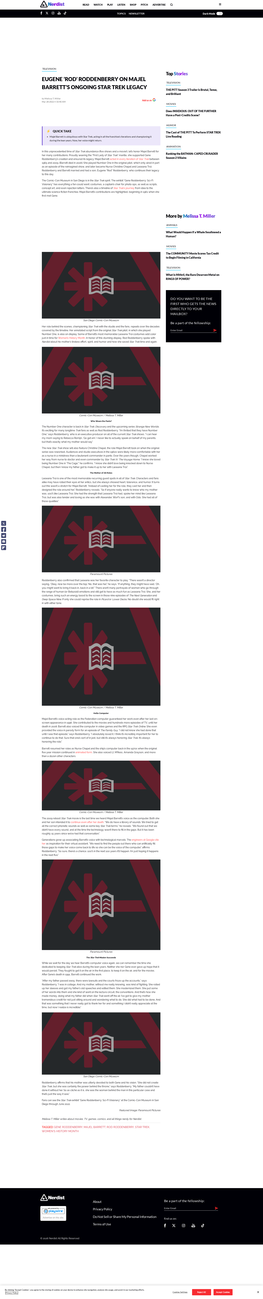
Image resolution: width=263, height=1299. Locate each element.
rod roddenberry (120, 1127)
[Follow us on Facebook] (165, 1226)
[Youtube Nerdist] (59, 13)
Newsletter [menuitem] (136, 13)
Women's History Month (60, 1131)
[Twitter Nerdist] (47, 13)
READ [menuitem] (86, 4)
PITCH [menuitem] (144, 4)
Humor (171, 125)
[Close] (258, 1292)
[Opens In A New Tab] (53, 1211)
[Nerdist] (52, 5)
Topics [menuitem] (121, 13)
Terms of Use (102, 1224)
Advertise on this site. (53, 1217)
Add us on (146, 100)
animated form (83, 752)
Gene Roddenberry (68, 1127)
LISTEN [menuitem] (121, 4)
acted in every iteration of (129, 159)
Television (49, 68)
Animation (173, 146)
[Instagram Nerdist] (53, 13)
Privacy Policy (102, 1209)
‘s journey (123, 188)
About (97, 1202)
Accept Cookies (223, 1292)
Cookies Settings (180, 1292)
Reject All (201, 1292)
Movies (171, 103)
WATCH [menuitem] (98, 4)
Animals (171, 224)
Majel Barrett (95, 1127)
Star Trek (142, 1127)
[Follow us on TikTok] (202, 1226)
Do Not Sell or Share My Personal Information (124, 1217)
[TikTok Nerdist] (65, 13)
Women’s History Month (71, 338)
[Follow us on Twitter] (174, 1226)
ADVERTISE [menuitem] (159, 4)
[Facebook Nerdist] (42, 13)
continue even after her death (87, 822)
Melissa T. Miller (53, 98)
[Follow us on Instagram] (183, 1226)
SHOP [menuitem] (133, 4)
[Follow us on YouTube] (193, 1226)
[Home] (52, 1200)
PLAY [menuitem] (110, 4)
